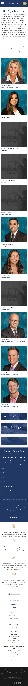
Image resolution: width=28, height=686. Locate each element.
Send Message (14, 517)
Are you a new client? (7, 486)
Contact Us (14, 627)
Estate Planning (14, 618)
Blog (14, 621)
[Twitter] (14, 663)
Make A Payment (14, 624)
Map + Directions (14, 642)
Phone (3, 477)
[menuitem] (6, 679)
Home (14, 607)
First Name (4, 468)
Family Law (14, 613)
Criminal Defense (14, 616)
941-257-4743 (14, 600)
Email (3, 482)
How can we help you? (7, 491)
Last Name (4, 472)
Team (14, 610)
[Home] (13, 3)
